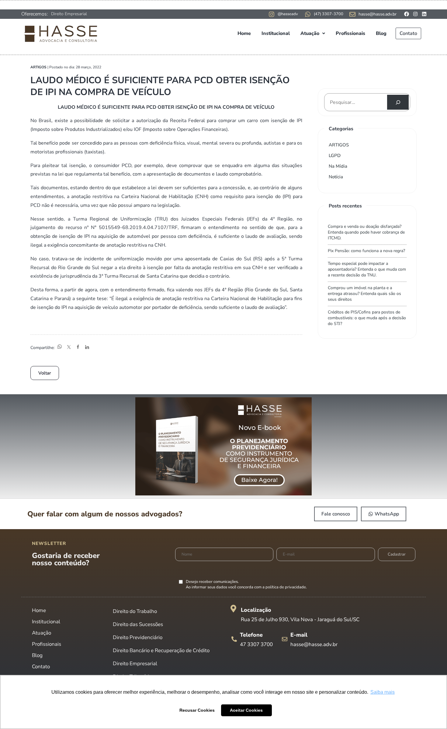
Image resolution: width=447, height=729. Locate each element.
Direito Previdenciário (137, 637)
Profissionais (350, 33)
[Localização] (233, 608)
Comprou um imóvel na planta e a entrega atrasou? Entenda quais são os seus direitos (364, 293)
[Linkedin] (424, 14)
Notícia (336, 177)
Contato (408, 33)
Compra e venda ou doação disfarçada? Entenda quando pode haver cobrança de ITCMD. (366, 232)
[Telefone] (234, 639)
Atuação (309, 33)
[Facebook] (407, 14)
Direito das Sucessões (138, 624)
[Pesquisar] (398, 102)
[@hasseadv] (272, 14)
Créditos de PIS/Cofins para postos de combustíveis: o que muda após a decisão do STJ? (367, 318)
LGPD (335, 155)
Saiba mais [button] (382, 692)
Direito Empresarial (69, 14)
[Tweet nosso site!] (69, 347)
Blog (381, 33)
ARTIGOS (339, 145)
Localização (256, 610)
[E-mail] (284, 639)
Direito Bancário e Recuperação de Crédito (161, 650)
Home (244, 33)
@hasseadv (288, 14)
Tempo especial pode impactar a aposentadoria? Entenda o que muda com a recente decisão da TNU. (367, 269)
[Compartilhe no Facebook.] (78, 347)
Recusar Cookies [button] (197, 710)
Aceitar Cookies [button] (246, 710)
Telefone (251, 634)
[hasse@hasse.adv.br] (352, 14)
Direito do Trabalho (135, 611)
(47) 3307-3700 (328, 14)
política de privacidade (285, 587)
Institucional (276, 33)
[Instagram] (415, 14)
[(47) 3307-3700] (308, 14)
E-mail (298, 634)
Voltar (44, 373)
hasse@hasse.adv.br (378, 14)
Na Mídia (338, 166)
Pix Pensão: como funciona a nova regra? (366, 251)
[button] (313, 33)
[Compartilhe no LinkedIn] (87, 347)
